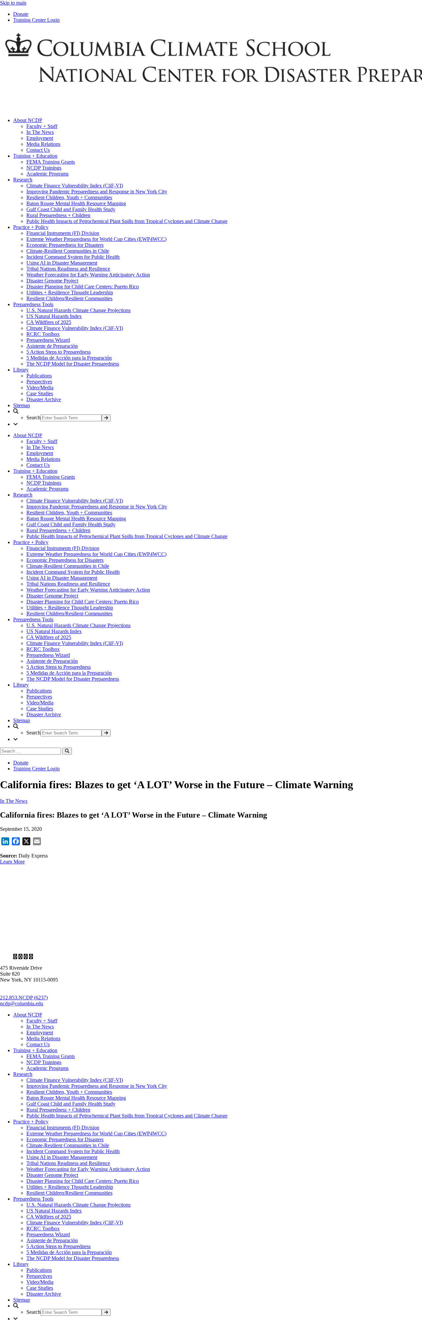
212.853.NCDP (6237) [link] (24, 997)
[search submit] (106, 417)
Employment (39, 138)
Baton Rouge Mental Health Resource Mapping (76, 203)
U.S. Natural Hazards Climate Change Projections (78, 310)
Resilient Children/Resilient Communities (69, 298)
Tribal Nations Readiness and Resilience (68, 269)
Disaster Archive (43, 399)
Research (22, 179)
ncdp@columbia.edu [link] (21, 1003)
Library (21, 369)
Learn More (12, 861)
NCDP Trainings (43, 168)
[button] (217, 414)
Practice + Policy (30, 227)
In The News (40, 132)
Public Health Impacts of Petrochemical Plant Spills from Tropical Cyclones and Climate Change (126, 221)
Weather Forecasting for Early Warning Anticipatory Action (88, 274)
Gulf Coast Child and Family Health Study (70, 209)
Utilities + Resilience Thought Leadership (69, 292)
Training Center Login (36, 20)
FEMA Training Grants (50, 162)
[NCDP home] (191, 945)
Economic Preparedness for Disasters (65, 245)
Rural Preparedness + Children (58, 215)
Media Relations (43, 144)
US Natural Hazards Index (54, 316)
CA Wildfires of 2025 (48, 322)
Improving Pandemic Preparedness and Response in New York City (96, 191)
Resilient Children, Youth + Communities (69, 197)
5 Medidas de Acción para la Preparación (69, 358)
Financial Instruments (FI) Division (62, 233)
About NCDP (27, 120)
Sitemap (21, 405)
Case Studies (39, 393)
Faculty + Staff (41, 126)
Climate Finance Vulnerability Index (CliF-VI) (74, 185)
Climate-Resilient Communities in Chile (67, 251)
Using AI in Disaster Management (61, 263)
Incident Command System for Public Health (73, 257)
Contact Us (38, 150)
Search (33, 417)
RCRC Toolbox (43, 334)
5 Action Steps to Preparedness (58, 352)
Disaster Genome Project (52, 280)
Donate (20, 14)
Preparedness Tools (33, 304)
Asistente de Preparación (52, 346)
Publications (39, 375)
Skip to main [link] (13, 3)
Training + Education (35, 156)
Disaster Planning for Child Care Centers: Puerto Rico (82, 286)
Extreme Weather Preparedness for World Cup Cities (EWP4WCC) (96, 239)
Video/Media (39, 387)
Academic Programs (47, 174)
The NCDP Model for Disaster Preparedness (72, 364)
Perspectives (39, 381)
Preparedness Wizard (48, 340)
